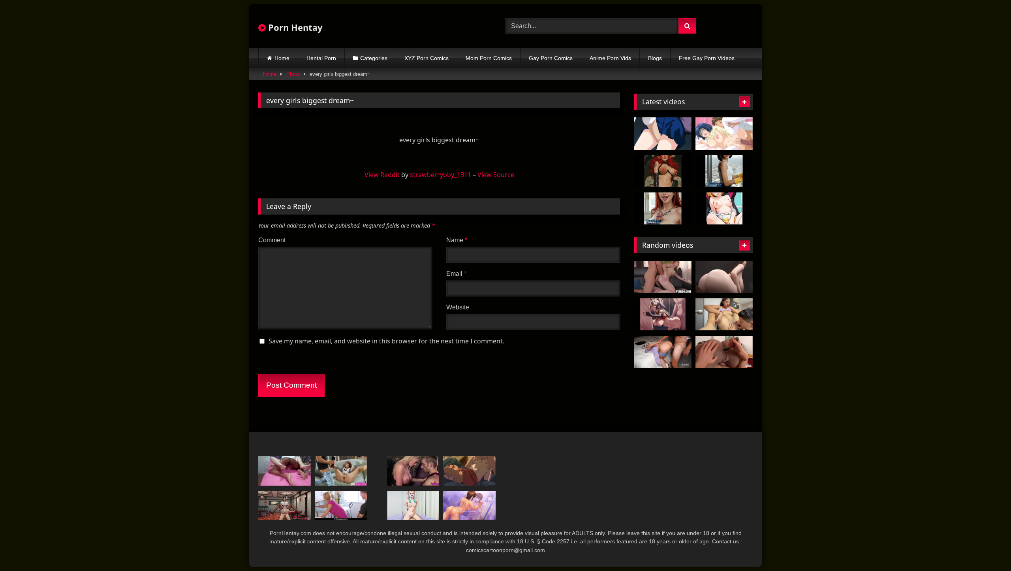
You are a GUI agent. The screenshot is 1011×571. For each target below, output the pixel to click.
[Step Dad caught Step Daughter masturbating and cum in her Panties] (663, 352)
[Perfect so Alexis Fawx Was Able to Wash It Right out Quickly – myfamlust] (341, 505)
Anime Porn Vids (610, 58)
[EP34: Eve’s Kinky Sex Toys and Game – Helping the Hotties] (724, 352)
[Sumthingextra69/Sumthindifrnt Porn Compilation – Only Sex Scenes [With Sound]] (724, 277)
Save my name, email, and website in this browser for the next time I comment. (386, 341)
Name (456, 240)
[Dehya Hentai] (663, 314)
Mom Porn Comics (489, 58)
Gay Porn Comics (551, 58)
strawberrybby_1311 (440, 174)
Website (457, 307)
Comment (272, 240)
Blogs (655, 58)
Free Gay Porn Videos (707, 58)
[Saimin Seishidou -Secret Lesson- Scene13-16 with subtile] (469, 505)
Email (456, 273)
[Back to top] (986, 547)
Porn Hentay (294, 27)
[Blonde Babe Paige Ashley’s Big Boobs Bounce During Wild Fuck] (413, 471)
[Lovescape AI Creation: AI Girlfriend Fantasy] (724, 171)
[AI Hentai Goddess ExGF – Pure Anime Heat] (724, 208)
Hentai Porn (321, 58)
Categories (373, 58)
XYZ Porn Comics (426, 58)
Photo (293, 74)
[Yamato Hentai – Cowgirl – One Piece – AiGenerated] (413, 505)
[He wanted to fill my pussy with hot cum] (284, 471)
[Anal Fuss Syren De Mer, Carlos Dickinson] (341, 471)
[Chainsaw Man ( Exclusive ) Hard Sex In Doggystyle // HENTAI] (469, 471)
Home (281, 58)
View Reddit (382, 174)
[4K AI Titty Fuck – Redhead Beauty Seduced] (663, 208)
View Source (495, 174)
